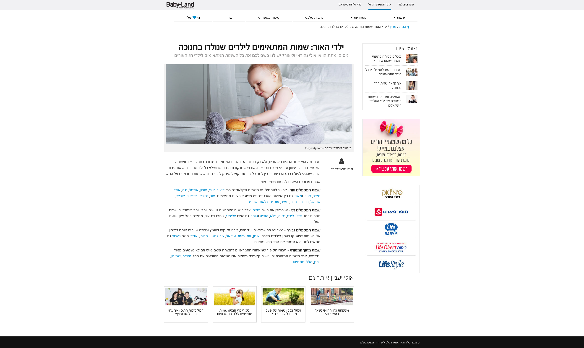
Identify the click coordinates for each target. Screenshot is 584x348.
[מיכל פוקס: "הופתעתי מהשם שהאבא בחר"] (411, 58)
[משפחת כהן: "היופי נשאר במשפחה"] (332, 296)
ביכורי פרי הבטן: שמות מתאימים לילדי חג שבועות (234, 312)
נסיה (281, 216)
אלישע (231, 216)
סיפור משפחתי (268, 17)
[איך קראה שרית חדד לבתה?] (411, 85)
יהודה (186, 256)
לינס (290, 216)
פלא (273, 216)
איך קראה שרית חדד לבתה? (388, 86)
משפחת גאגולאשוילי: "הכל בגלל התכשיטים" (383, 72)
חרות (204, 236)
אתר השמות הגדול (379, 4)
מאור (298, 196)
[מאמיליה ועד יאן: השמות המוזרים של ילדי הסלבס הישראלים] (411, 99)
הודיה (264, 216)
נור (307, 202)
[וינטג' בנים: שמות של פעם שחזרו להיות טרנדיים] (283, 296)
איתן (256, 236)
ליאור (220, 190)
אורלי (176, 190)
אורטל (193, 190)
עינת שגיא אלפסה (342, 169)
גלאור (263, 202)
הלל (309, 262)
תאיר (285, 202)
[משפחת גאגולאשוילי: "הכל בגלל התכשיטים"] (411, 72)
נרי (301, 202)
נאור (308, 196)
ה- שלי (193, 17)
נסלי (299, 216)
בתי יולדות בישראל (350, 4)
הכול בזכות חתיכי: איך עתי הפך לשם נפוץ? (185, 312)
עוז (249, 236)
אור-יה (274, 202)
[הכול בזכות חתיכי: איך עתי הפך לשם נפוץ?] (186, 296)
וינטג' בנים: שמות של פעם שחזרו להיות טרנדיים (283, 312)
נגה (185, 190)
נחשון (214, 236)
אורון (203, 190)
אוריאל (315, 202)
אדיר (194, 236)
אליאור (192, 196)
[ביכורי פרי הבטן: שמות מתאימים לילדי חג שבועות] (235, 296)
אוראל (180, 196)
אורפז (253, 202)
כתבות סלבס (314, 17)
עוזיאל (231, 236)
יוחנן (317, 262)
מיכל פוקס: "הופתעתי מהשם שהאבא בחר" (387, 59)
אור (212, 196)
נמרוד (176, 236)
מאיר (317, 196)
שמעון (176, 256)
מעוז (241, 236)
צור (222, 236)
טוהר (254, 216)
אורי (212, 190)
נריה (293, 202)
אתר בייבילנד (406, 4)
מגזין (229, 17)
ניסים (257, 210)
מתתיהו (299, 262)
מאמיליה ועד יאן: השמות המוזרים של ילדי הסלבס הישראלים (385, 101)
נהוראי (203, 196)
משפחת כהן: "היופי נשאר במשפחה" (332, 312)
